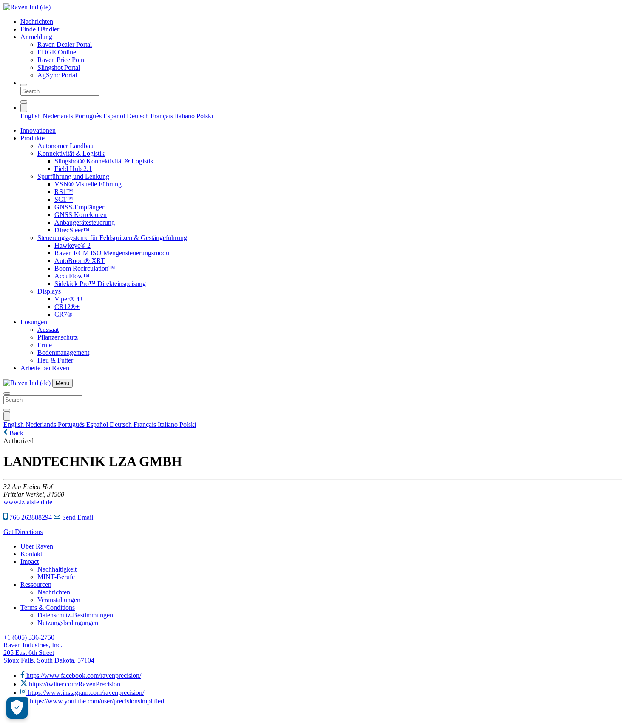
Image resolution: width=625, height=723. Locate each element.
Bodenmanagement (63, 352)
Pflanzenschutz (57, 337)
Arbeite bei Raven (44, 368)
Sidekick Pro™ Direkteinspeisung (100, 283)
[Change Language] (23, 107)
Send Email (76, 517)
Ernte (44, 345)
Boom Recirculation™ (84, 268)
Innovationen (38, 130)
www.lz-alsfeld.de (27, 502)
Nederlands (59, 116)
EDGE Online (56, 52)
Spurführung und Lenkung (73, 176)
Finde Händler (39, 29)
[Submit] (23, 101)
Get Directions (23, 531)
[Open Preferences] (17, 708)
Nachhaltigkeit (57, 569)
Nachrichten (36, 21)
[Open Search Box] (23, 85)
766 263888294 (31, 517)
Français (163, 116)
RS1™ (63, 191)
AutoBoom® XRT (79, 260)
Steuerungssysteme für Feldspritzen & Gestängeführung (112, 237)
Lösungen (33, 322)
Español (115, 116)
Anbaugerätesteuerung (84, 222)
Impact (29, 561)
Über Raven (36, 546)
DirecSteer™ (72, 230)
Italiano (185, 116)
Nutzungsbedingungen (67, 622)
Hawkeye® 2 (72, 245)
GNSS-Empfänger (79, 207)
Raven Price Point (61, 59)
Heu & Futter (55, 360)
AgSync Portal (57, 75)
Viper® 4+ (68, 299)
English (31, 116)
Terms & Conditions (47, 607)
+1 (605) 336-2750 (28, 637)
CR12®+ (67, 306)
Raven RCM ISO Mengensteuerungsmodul (112, 253)
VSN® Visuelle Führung (88, 184)
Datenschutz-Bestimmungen (75, 615)
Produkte (32, 138)
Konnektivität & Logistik (71, 153)
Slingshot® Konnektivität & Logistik (103, 161)
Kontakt (31, 553)
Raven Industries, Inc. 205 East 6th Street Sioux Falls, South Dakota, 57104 (48, 652)
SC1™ (63, 199)
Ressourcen (35, 584)
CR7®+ (65, 314)
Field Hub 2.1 (73, 168)
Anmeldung (36, 36)
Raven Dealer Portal (64, 44)
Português (89, 116)
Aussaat (48, 329)
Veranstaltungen (58, 599)
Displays (49, 291)
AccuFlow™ (72, 276)
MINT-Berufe (56, 576)
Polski (204, 116)
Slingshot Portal (58, 67)
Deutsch (139, 116)
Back (15, 433)
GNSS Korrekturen (80, 214)
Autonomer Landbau (65, 145)
